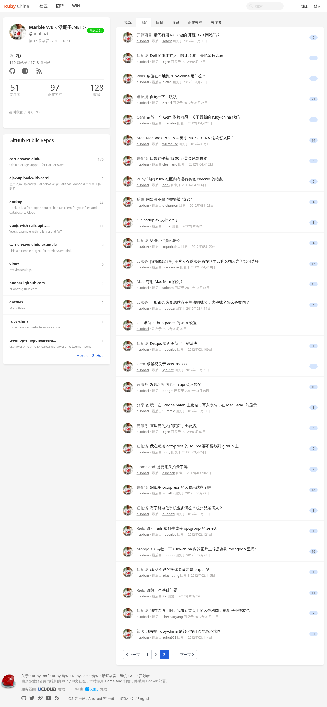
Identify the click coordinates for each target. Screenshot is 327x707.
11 (313, 593)
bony (166, 185)
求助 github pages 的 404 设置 (167, 322)
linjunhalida (171, 246)
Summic (168, 411)
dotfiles (16, 302)
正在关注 (55, 94)
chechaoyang (172, 616)
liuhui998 (169, 637)
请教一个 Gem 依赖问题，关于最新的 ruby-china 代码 (188, 117)
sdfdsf (167, 41)
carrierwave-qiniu (24, 158)
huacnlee (169, 123)
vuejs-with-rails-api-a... (29, 225)
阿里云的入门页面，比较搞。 (168, 425)
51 (14, 88)
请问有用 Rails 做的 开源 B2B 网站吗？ (178, 34)
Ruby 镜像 (60, 675)
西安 (19, 55)
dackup (15, 201)
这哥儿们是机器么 (159, 240)
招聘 (60, 6)
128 (97, 88)
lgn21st (168, 370)
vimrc (14, 263)
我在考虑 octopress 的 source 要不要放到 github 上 (188, 446)
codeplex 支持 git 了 (158, 219)
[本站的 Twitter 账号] (31, 697)
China (16, 6)
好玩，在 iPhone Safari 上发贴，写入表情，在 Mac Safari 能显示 (197, 404)
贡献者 (144, 675)
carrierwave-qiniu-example (33, 244)
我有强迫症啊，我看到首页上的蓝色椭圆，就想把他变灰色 (193, 610)
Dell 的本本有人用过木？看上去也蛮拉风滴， (182, 55)
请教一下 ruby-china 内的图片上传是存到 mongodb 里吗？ (197, 548)
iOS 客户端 (76, 698)
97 (55, 88)
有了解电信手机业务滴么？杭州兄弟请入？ (180, 507)
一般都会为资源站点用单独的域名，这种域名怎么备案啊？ (193, 302)
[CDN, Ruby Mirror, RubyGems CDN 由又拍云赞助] (92, 689)
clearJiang (169, 164)
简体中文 (127, 698)
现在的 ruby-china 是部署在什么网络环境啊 (179, 631)
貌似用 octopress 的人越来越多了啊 (174, 487)
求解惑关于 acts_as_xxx (162, 363)
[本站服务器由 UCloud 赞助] (47, 689)
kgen (166, 61)
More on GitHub (90, 355)
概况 (128, 22)
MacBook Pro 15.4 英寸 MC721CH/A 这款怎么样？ (185, 137)
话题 (143, 22)
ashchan (168, 472)
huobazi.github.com (27, 282)
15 (313, 284)
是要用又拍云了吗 (162, 466)
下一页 (186, 654)
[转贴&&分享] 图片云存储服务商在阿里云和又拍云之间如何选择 (198, 261)
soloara (168, 287)
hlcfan (167, 82)
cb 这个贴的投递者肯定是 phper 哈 (173, 569)
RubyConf (40, 675)
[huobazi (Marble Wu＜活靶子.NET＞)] (128, 37)
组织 (123, 675)
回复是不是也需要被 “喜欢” (164, 199)
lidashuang (170, 575)
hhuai (166, 226)
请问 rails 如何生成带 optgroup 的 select (176, 528)
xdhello (168, 493)
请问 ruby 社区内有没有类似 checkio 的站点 (180, 178)
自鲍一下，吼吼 (157, 96)
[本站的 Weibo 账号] (40, 697)
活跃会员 (109, 675)
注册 (305, 6)
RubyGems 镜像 (85, 675)
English (144, 698)
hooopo (168, 555)
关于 (25, 675)
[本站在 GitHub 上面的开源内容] (23, 697)
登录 (317, 6)
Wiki (76, 6)
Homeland (113, 681)
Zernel (167, 102)
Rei (164, 596)
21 (313, 99)
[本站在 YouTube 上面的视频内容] (49, 697)
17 (313, 264)
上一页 (134, 654)
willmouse (170, 144)
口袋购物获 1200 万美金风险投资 (172, 158)
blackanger (170, 267)
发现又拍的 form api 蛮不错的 (169, 384)
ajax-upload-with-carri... (30, 177)
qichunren (170, 205)
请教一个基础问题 (157, 590)
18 (313, 490)
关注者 (14, 94)
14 (313, 140)
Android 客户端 (101, 698)
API (133, 675)
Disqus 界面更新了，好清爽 (167, 343)
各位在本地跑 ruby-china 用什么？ (171, 75)
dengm (167, 390)
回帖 (159, 22)
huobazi (143, 41)
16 (313, 551)
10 (313, 387)
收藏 (96, 94)
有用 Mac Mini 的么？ (160, 281)
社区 (43, 6)
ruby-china (18, 321)
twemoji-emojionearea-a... (32, 340)
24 (313, 634)
